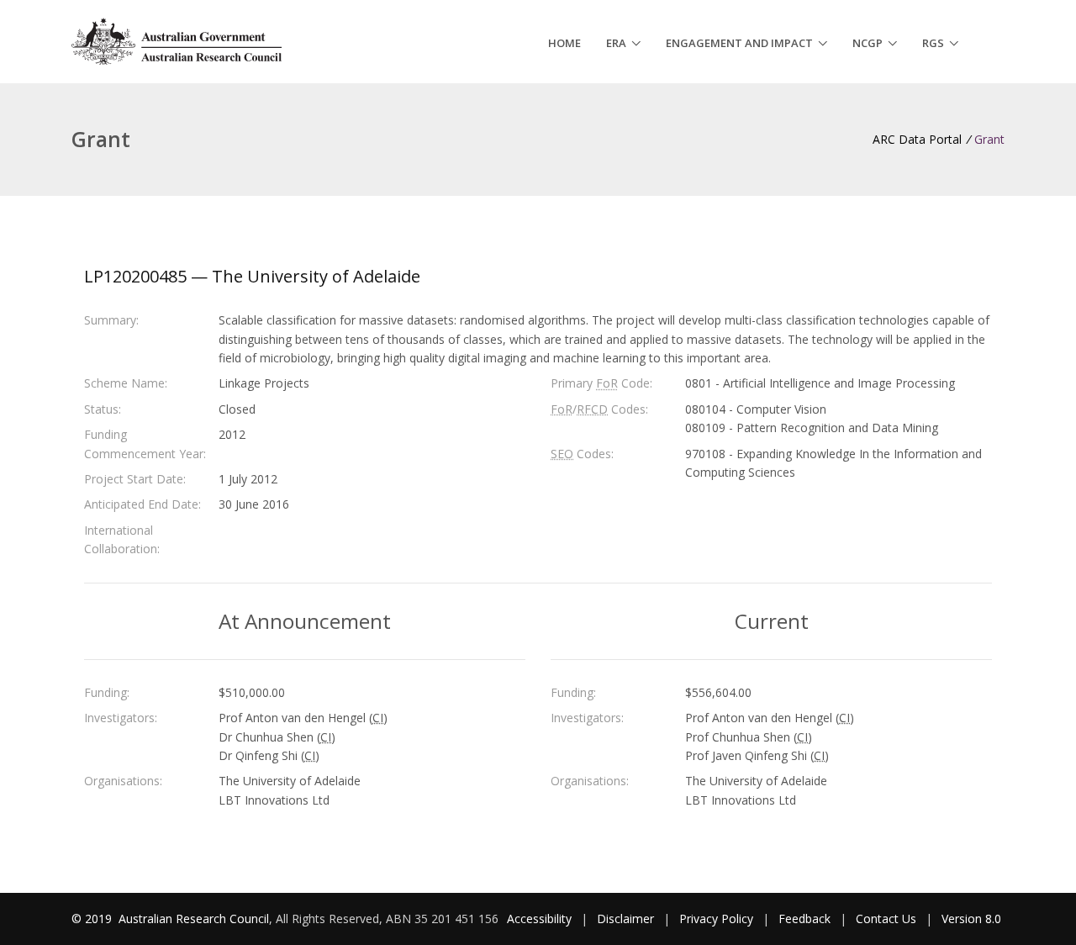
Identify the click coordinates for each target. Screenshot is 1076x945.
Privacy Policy (716, 919)
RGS (933, 42)
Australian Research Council (194, 919)
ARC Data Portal (917, 139)
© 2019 (93, 919)
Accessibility (539, 919)
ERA (616, 42)
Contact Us (886, 919)
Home (564, 42)
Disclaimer (625, 919)
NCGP (867, 42)
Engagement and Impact (739, 42)
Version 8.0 (971, 919)
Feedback (804, 919)
